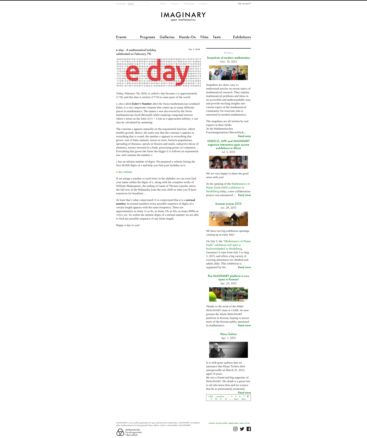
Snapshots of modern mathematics (228, 58)
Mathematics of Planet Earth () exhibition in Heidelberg (228, 187)
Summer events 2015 (228, 204)
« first (210, 396)
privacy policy (222, 423)
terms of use (245, 423)
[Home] (183, 18)
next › (236, 399)
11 (221, 399)
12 (226, 399)
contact (212, 423)
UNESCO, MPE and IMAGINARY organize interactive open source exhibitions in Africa (228, 144)
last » (244, 399)
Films (204, 37)
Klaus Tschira (228, 334)
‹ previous (220, 396)
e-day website (124, 171)
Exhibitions (242, 37)
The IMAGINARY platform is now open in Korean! (228, 277)
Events (121, 37)
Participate (189, 3)
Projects (175, 3)
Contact (203, 3)
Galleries (167, 37)
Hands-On (187, 37)
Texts (217, 37)
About (163, 3)
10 (216, 399)
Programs (147, 37)
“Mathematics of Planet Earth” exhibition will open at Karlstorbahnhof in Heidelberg (228, 245)
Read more (244, 136)
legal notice (234, 423)
